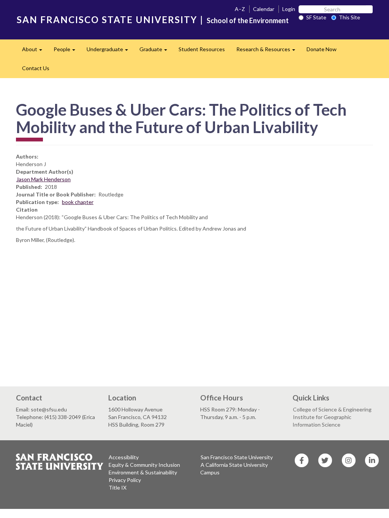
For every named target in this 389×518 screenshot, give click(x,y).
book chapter (77, 202)
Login (288, 9)
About (35, 51)
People (67, 51)
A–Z (240, 9)
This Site (349, 17)
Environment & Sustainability (143, 472)
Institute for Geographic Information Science (322, 421)
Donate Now (322, 49)
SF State (316, 17)
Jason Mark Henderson (43, 179)
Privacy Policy (125, 480)
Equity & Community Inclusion (144, 464)
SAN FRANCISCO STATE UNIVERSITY (107, 19)
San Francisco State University (237, 457)
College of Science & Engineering (332, 409)
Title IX (118, 487)
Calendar (263, 9)
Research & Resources (268, 51)
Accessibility (124, 457)
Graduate (156, 51)
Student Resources (202, 49)
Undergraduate (110, 51)
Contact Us (35, 68)
